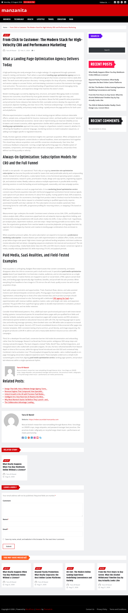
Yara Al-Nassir (11, 50)
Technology (19, 19)
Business (7, 19)
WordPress (30, 609)
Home (5, 27)
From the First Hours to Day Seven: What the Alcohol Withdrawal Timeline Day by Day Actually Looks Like (106, 97)
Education (61, 19)
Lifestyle (41, 19)
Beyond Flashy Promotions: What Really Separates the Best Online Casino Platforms (48, 574)
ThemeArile (48, 609)
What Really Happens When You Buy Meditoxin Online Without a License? (14, 467)
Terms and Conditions (118, 609)
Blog (71, 19)
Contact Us (90, 609)
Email (5, 529)
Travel (51, 19)
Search (95, 35)
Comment (7, 501)
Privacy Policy (102, 609)
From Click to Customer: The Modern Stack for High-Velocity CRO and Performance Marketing (43, 27)
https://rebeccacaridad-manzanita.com (43, 419)
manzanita (14, 10)
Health (30, 19)
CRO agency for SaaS (61, 298)
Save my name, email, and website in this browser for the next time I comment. (35, 539)
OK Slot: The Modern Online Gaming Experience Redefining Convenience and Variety (79, 576)
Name (5, 519)
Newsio (38, 609)
